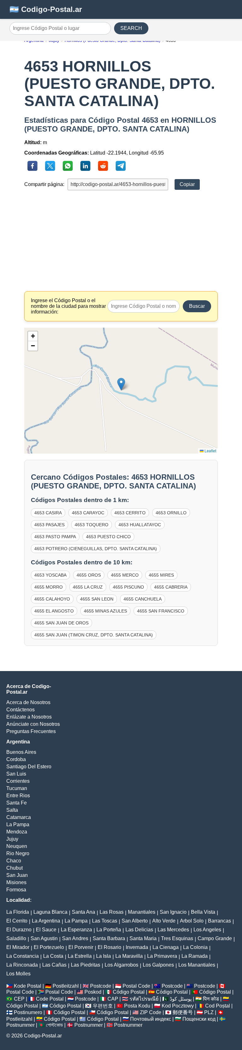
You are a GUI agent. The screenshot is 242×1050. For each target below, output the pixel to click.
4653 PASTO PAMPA (55, 536)
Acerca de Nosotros (28, 702)
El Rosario (109, 947)
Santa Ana (83, 912)
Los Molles (18, 973)
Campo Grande (215, 938)
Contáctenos (20, 709)
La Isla (103, 956)
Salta (12, 810)
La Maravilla (129, 956)
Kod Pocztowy (178, 1005)
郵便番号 (183, 1012)
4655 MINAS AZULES (105, 610)
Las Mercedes (173, 929)
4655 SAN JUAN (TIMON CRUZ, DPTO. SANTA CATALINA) (93, 634)
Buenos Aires (21, 752)
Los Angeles (207, 929)
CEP (19, 999)
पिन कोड (211, 999)
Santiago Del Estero (28, 766)
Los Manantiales (196, 965)
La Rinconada (22, 965)
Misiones (16, 882)
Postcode (100, 986)
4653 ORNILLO (171, 512)
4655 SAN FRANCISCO (160, 610)
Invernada (137, 947)
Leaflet (210, 450)
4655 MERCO (125, 575)
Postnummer (20, 1025)
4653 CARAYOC (88, 512)
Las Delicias (139, 929)
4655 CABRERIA (170, 587)
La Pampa (17, 824)
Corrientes (18, 781)
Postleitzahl (66, 986)
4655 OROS (89, 575)
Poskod (92, 992)
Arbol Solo (192, 920)
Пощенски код (199, 1019)
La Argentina (46, 920)
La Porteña (108, 929)
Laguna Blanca (50, 912)
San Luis (16, 773)
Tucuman (16, 788)
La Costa (53, 956)
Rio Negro (17, 853)
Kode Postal (27, 986)
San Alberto (135, 920)
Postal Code (136, 986)
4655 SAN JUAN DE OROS (61, 622)
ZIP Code (150, 1012)
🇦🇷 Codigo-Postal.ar (45, 9)
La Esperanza (76, 929)
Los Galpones (158, 965)
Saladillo (16, 938)
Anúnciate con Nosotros (33, 724)
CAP (112, 999)
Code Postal (50, 999)
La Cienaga (166, 947)
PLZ (209, 1012)
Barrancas (219, 920)
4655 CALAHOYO (52, 598)
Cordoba (16, 759)
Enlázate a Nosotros (29, 717)
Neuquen (16, 846)
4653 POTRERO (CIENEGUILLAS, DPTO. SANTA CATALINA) (95, 548)
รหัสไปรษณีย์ (144, 999)
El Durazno (19, 929)
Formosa (16, 889)
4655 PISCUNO (128, 587)
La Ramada (195, 956)
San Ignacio (173, 912)
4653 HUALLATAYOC (139, 524)
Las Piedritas (85, 965)
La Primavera (162, 956)
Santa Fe (16, 802)
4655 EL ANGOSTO (54, 610)
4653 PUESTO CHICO (108, 536)
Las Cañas (54, 965)
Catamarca (18, 817)
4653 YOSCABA (50, 575)
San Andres (75, 938)
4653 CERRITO (130, 512)
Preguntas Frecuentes (31, 731)
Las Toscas (104, 920)
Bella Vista (203, 912)
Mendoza (16, 831)
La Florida (17, 912)
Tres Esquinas (177, 938)
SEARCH (131, 28)
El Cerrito (16, 920)
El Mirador (17, 947)
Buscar (197, 306)
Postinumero (28, 1012)
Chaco (13, 860)
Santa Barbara (109, 938)
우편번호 (103, 1005)
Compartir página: (44, 184)
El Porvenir (80, 947)
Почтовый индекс (150, 1019)
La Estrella (80, 956)
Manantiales (141, 912)
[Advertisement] (121, 241)
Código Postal (129, 992)
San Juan (17, 875)
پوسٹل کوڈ (181, 999)
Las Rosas (112, 912)
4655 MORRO (48, 587)
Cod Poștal (217, 1005)
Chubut (14, 868)
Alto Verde (164, 920)
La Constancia (22, 956)
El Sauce (46, 929)
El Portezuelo (49, 947)
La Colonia (195, 947)
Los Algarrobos (121, 965)
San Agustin (44, 938)
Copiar (187, 184)
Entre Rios (18, 795)
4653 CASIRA (48, 512)
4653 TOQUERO (91, 524)
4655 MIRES (161, 575)
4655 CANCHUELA (143, 598)
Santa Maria (143, 938)
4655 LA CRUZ (88, 587)
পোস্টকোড (54, 1025)
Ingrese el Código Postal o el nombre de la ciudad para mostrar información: (68, 306)
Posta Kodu (137, 1005)
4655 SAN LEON (96, 598)
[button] (121, 384)
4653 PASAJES (49, 524)
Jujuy (12, 839)
